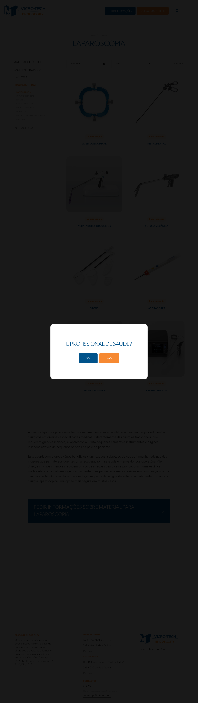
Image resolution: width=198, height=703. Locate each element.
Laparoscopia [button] (23, 92)
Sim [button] (88, 358)
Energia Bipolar (156, 390)
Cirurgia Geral (102, 35)
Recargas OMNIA (94, 390)
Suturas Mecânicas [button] (25, 96)
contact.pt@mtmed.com (97, 695)
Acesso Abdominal (94, 143)
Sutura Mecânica (156, 226)
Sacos (94, 308)
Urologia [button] (20, 77)
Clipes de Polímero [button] (24, 104)
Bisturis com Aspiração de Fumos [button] (30, 115)
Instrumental (156, 143)
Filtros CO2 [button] (21, 112)
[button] (120, 11)
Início (93, 35)
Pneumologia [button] (23, 128)
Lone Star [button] (20, 119)
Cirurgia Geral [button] (24, 85)
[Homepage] (26, 11)
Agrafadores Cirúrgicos (94, 226)
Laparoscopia (94, 137)
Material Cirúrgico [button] (27, 62)
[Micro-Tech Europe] (159, 640)
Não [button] (109, 358)
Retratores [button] (21, 100)
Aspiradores (156, 308)
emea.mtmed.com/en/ (152, 649)
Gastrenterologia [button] (27, 70)
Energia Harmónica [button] (25, 108)
